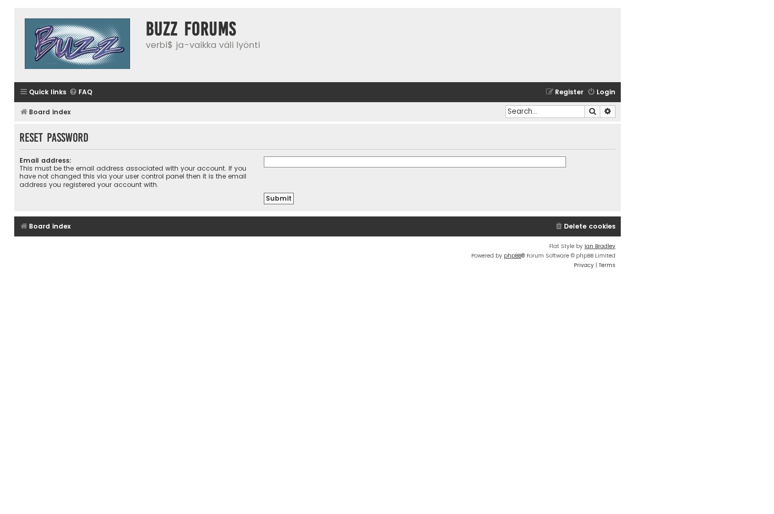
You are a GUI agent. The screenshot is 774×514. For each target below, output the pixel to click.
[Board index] (77, 45)
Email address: (45, 160)
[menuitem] (80, 92)
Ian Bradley (600, 246)
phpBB (512, 256)
